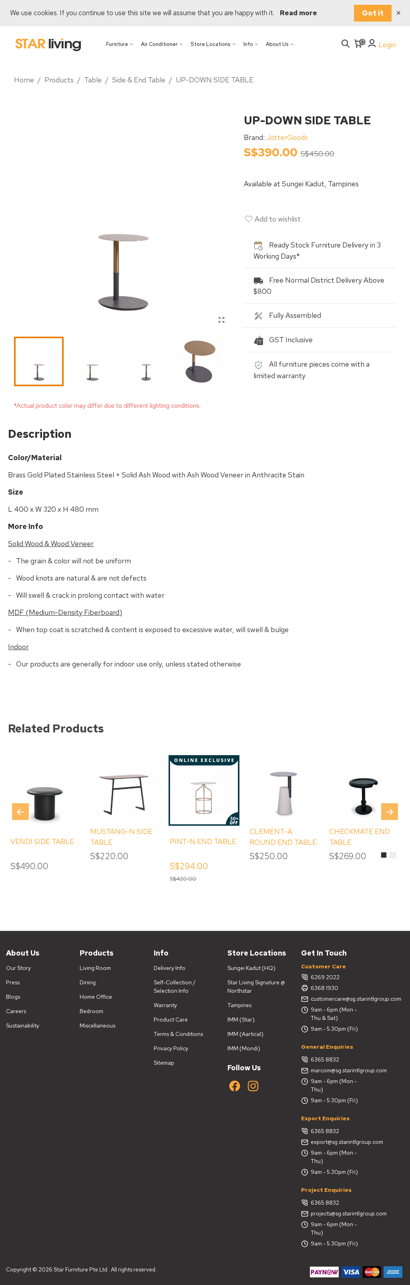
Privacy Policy (171, 1048)
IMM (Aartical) (245, 1034)
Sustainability (22, 1025)
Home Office (96, 996)
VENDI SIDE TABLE (42, 841)
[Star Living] (48, 44)
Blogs (13, 996)
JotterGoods (287, 137)
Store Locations (211, 44)
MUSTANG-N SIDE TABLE (121, 837)
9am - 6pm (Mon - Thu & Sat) (334, 1014)
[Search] (346, 44)
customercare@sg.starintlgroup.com (337, 998)
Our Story (18, 968)
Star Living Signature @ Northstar (256, 986)
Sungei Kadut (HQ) (251, 968)
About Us (277, 44)
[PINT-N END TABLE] (204, 790)
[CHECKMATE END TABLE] (363, 785)
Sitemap (164, 1062)
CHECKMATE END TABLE (359, 837)
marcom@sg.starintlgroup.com (337, 1070)
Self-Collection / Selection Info (175, 986)
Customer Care (323, 966)
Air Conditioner (159, 44)
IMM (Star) (241, 1019)
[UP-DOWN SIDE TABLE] (222, 320)
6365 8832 (325, 1059)
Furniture (117, 44)
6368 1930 (324, 988)
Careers (16, 1011)
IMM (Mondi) (243, 1048)
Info (248, 44)
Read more (298, 12)
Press (13, 982)
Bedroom (91, 1011)
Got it (373, 13)
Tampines (239, 1005)
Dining (88, 982)
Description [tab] (40, 433)
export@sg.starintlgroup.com (337, 1141)
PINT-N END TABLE (203, 841)
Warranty (165, 1005)
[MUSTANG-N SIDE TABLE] (124, 785)
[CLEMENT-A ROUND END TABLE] (283, 785)
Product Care (171, 1019)
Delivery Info (169, 968)
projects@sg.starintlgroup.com (337, 1213)
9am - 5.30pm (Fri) (334, 1028)
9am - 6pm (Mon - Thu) (334, 1085)
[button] (389, 811)
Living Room (95, 968)
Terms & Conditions (178, 1034)
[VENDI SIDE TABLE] (44, 790)
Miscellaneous (97, 1025)
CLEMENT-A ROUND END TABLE (283, 837)
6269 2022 (325, 977)
